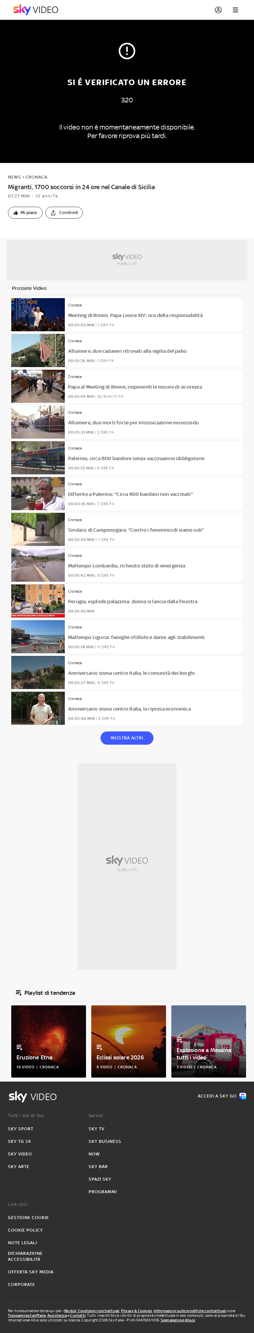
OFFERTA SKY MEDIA (31, 1271)
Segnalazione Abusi (178, 1320)
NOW (94, 1153)
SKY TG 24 (19, 1141)
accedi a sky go (217, 1095)
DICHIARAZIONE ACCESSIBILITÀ (25, 1256)
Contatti (78, 1315)
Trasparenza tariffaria (27, 1315)
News (14, 177)
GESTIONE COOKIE (28, 1217)
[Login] (218, 10)
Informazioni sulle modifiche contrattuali (190, 1310)
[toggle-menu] (235, 10)
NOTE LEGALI (22, 1242)
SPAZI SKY (100, 1179)
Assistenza (57, 1315)
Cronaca (36, 177)
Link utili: (18, 1204)
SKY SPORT (20, 1128)
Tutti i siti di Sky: (26, 1115)
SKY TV (97, 1128)
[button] (25, 213)
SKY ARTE (18, 1166)
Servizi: (97, 1115)
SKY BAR (98, 1166)
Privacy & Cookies (136, 1310)
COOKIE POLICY (25, 1230)
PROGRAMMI (103, 1191)
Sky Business (105, 1141)
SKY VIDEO (20, 1153)
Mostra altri (127, 737)
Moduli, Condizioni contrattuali (91, 1310)
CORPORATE (21, 1284)
